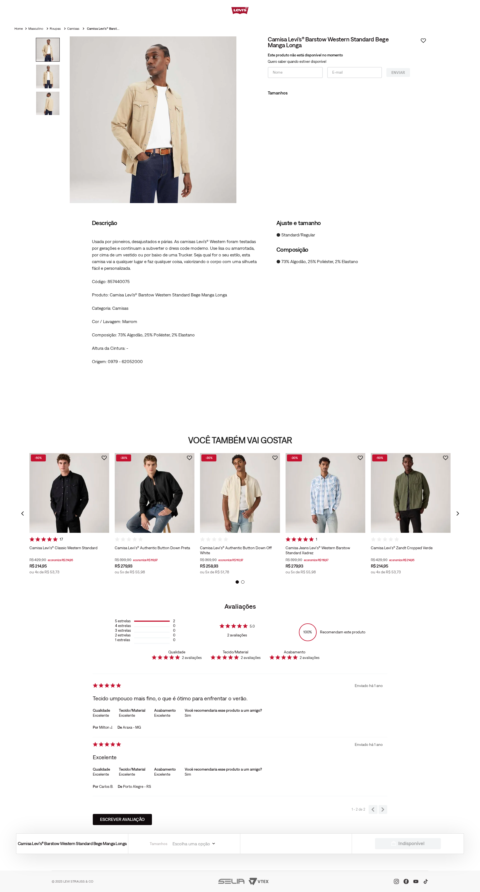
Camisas (73, 29)
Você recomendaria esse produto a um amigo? (223, 710)
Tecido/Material (235, 652)
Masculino (35, 29)
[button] (22, 513)
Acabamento (294, 652)
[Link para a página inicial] (19, 28)
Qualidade (176, 652)
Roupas (55, 29)
